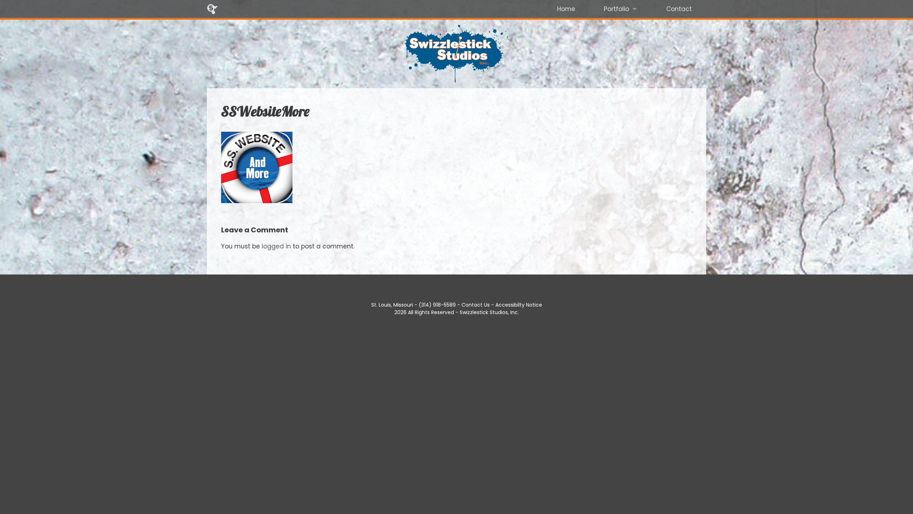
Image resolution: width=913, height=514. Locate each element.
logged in (276, 246)
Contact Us (475, 304)
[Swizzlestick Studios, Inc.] (212, 9)
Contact (679, 9)
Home (566, 9)
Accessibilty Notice (518, 304)
